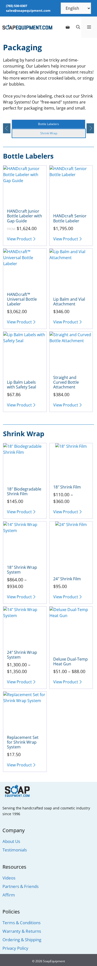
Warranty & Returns (21, 931)
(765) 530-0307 (16, 6)
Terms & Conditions (21, 922)
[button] (6, 128)
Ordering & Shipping (21, 939)
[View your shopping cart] (67, 27)
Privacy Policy (15, 948)
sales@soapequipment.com (28, 10)
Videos (8, 878)
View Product (19, 239)
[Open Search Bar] (78, 27)
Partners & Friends (20, 886)
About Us (11, 841)
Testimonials (14, 850)
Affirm (8, 895)
